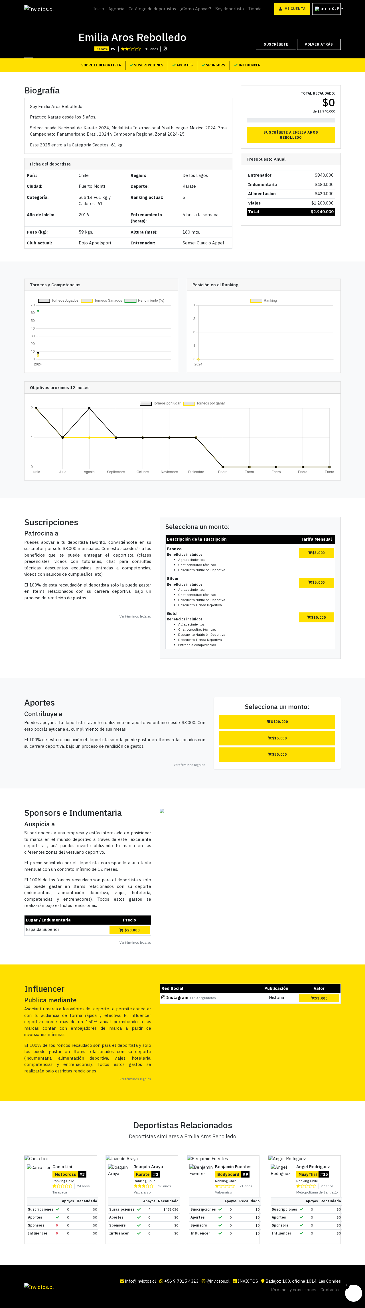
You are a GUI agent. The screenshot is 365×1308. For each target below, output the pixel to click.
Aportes (184, 65)
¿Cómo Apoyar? (195, 8)
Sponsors (215, 65)
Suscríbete (276, 44)
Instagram (177, 997)
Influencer (249, 65)
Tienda (254, 8)
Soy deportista (229, 8)
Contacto (330, 1289)
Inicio (98, 8)
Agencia (116, 8)
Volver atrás (319, 44)
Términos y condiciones (293, 1289)
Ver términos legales (135, 616)
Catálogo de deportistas (152, 8)
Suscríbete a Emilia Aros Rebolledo (290, 135)
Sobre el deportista (101, 65)
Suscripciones (148, 65)
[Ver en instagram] (165, 49)
